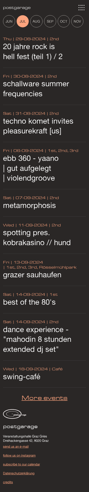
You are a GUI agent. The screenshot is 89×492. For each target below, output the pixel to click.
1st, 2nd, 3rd (62, 150)
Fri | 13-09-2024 (23, 262)
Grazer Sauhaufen (32, 274)
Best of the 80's (29, 302)
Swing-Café (21, 376)
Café (57, 369)
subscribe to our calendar (21, 464)
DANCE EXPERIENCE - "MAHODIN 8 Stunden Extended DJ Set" (37, 339)
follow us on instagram (19, 455)
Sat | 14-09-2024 (24, 294)
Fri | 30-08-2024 (23, 76)
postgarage (17, 7)
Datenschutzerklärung (19, 473)
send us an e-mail (16, 446)
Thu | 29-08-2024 (24, 39)
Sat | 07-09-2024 (24, 197)
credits (8, 482)
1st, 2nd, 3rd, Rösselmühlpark (40, 267)
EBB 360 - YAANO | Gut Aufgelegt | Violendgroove (31, 168)
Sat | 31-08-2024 (24, 113)
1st (53, 294)
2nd (54, 39)
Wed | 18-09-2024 (25, 369)
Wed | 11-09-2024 (25, 225)
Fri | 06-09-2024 (23, 150)
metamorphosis (29, 205)
